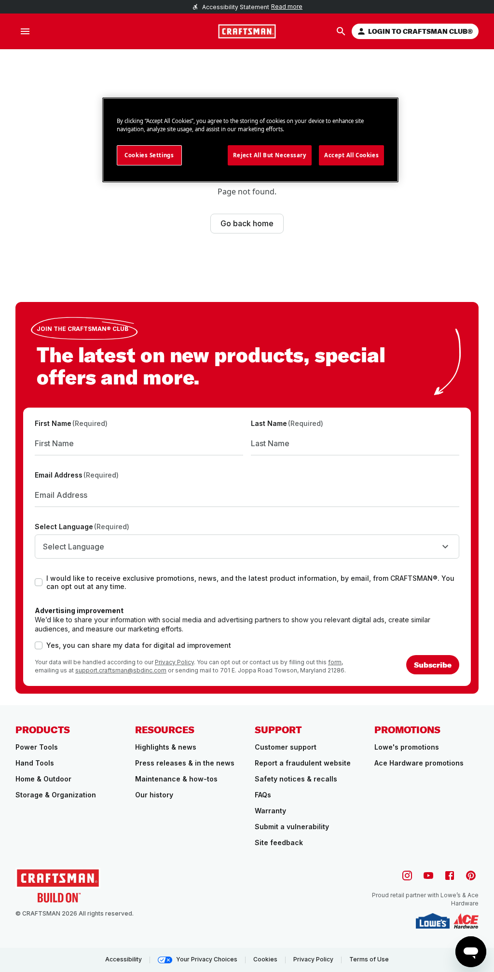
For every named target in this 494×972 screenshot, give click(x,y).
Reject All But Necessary (269, 155)
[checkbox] (38, 582)
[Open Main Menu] (25, 31)
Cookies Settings (149, 155)
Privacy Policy (174, 662)
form (335, 662)
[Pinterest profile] (471, 875)
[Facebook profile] (449, 875)
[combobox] (247, 546)
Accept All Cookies (351, 155)
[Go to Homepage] (247, 31)
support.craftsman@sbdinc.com (120, 670)
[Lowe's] (433, 921)
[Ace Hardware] (466, 921)
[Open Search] (341, 31)
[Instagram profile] (407, 875)
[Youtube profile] (428, 875)
